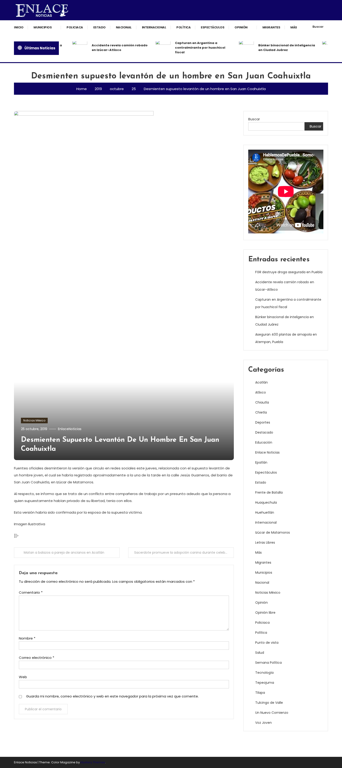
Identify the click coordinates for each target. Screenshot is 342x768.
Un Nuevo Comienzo (271, 712)
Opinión (241, 27)
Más (293, 27)
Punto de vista (266, 642)
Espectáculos (212, 27)
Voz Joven (263, 722)
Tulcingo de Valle (269, 702)
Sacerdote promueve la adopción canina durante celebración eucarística (184, 552)
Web (23, 676)
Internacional (154, 27)
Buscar (318, 26)
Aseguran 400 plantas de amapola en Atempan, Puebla (286, 338)
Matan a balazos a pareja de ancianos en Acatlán (64, 552)
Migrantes (271, 27)
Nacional (124, 27)
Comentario (31, 592)
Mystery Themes (92, 762)
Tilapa (260, 692)
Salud (259, 652)
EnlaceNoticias (69, 429)
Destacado (264, 432)
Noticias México (34, 420)
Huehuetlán (264, 512)
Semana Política (268, 662)
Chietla (261, 412)
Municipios (43, 27)
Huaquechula (266, 502)
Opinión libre (265, 612)
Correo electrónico (36, 657)
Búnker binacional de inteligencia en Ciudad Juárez (280, 47)
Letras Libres (265, 542)
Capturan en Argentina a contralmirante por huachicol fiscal (194, 47)
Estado (99, 27)
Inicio (18, 27)
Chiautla (262, 402)
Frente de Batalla (269, 492)
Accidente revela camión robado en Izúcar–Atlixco (114, 47)
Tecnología (264, 672)
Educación (263, 442)
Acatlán (261, 382)
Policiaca (75, 27)
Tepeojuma (264, 682)
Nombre (27, 638)
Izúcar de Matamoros (272, 532)
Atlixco (260, 392)
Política (183, 27)
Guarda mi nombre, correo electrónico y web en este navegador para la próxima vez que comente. (112, 696)
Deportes (262, 422)
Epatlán (261, 462)
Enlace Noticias (267, 452)
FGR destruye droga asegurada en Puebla (288, 272)
